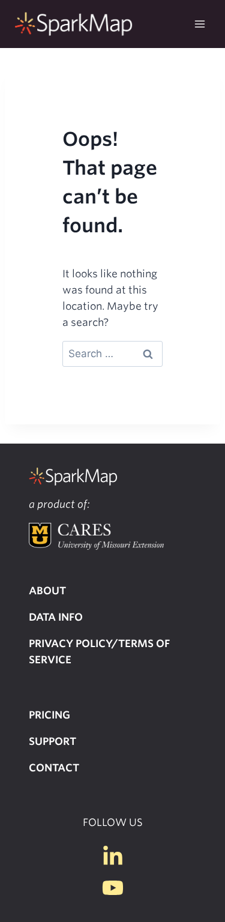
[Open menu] (199, 23)
